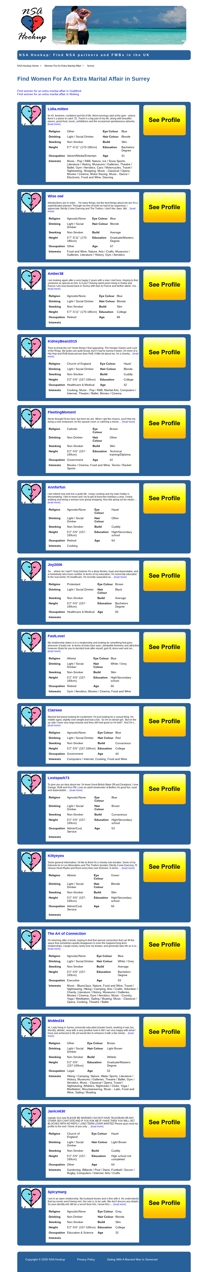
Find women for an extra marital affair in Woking (48, 94)
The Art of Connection (67, 934)
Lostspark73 (58, 778)
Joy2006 (55, 565)
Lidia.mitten (58, 109)
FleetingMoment (62, 412)
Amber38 (55, 274)
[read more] (54, 124)
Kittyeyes (56, 856)
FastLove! (56, 636)
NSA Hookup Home (28, 65)
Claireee (55, 710)
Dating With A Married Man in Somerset (132, 1259)
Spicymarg (57, 1192)
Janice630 (56, 1111)
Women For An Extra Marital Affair (62, 65)
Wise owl (55, 196)
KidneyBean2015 (62, 341)
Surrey (90, 65)
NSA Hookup (57, 1259)
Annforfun (56, 487)
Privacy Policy (86, 1259)
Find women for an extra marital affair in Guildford (49, 90)
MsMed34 (56, 1021)
